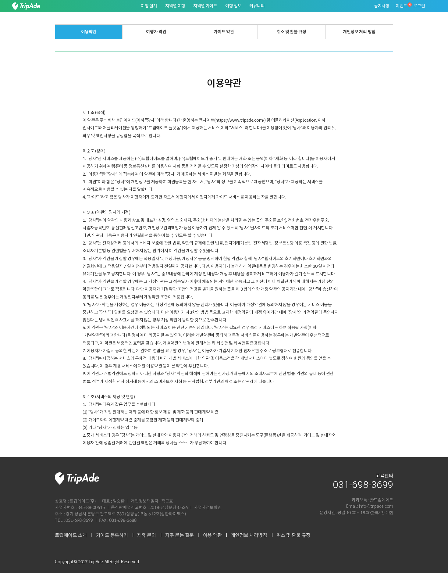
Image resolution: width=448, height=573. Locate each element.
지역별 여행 (175, 6)
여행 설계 (149, 6)
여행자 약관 (156, 31)
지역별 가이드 (205, 6)
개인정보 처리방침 (249, 535)
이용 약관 (212, 535)
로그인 (419, 6)
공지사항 (381, 6)
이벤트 (401, 6)
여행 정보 (233, 6)
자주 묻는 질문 (179, 535)
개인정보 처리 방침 (359, 31)
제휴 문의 (146, 535)
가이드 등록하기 (112, 535)
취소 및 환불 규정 (291, 31)
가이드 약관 (224, 31)
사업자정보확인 (208, 507)
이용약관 (89, 31)
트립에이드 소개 (71, 535)
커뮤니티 (257, 6)
